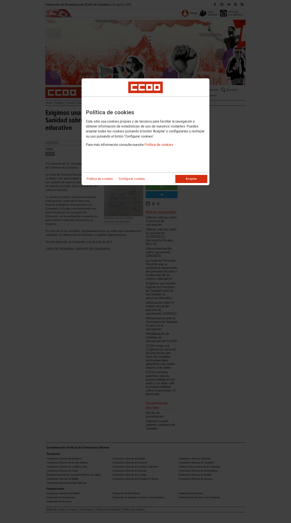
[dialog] (145, 131)
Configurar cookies (132, 179)
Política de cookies (158, 145)
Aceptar (191, 179)
